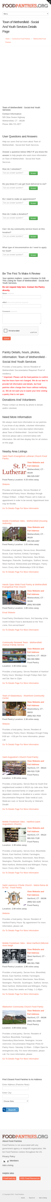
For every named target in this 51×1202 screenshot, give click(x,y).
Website (6, 484)
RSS (3, 1160)
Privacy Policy (8, 1156)
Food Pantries (25, 7)
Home (8, 39)
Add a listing (7, 1165)
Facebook (7, 1160)
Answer (33, 173)
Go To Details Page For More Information (20, 508)
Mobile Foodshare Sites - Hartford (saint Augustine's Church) (21, 823)
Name (8, 293)
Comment (9, 311)
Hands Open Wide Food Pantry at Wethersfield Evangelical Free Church (24, 585)
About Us (32, 1198)
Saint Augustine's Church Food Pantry (20, 757)
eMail (15, 302)
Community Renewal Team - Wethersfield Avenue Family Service (22, 643)
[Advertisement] (25, 72)
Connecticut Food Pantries (21, 39)
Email (4, 612)
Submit (6, 338)
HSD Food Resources (30, 1178)
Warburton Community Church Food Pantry (22, 1007)
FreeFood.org (9, 1178)
